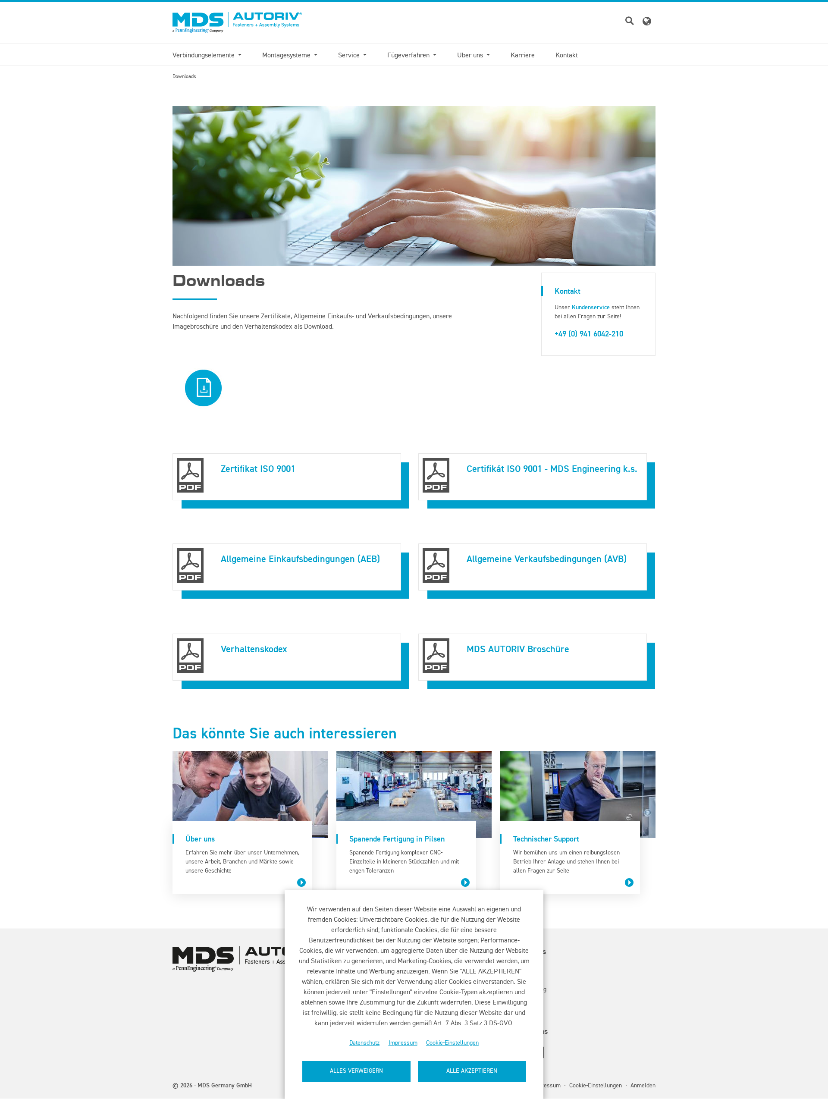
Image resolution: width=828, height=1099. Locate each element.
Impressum (403, 1042)
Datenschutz (364, 1042)
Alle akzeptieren (471, 1070)
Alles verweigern (356, 1070)
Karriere (523, 54)
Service (349, 54)
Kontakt (566, 54)
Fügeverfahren (409, 54)
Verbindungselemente (204, 54)
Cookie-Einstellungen (452, 1042)
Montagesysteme (287, 54)
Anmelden (643, 1085)
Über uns (471, 54)
